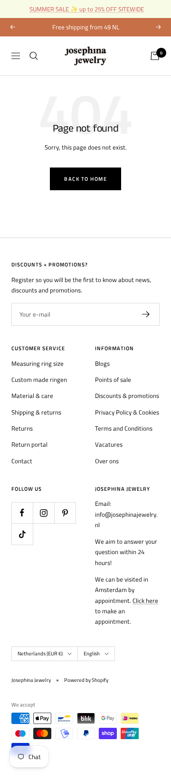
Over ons (107, 461)
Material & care (32, 395)
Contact (21, 461)
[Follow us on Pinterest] (65, 512)
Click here (145, 600)
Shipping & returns (36, 412)
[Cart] (155, 56)
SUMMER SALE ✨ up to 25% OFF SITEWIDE (86, 9)
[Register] (146, 314)
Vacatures (109, 444)
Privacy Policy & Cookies (127, 412)
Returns (22, 428)
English (92, 653)
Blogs (102, 363)
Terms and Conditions (123, 428)
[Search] (33, 56)
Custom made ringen (39, 379)
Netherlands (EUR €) (40, 653)
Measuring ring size (37, 363)
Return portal (29, 444)
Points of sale (113, 379)
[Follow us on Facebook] (22, 512)
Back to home (85, 179)
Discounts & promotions (127, 395)
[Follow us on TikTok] (22, 534)
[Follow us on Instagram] (43, 512)
